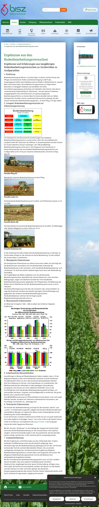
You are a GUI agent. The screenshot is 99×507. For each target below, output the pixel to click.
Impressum (78, 503)
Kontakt (78, 33)
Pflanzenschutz (45, 22)
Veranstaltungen (91, 33)
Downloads (54, 33)
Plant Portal (8, 495)
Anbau (14, 22)
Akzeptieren (57, 499)
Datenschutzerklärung (70, 503)
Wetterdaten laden (86, 92)
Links (18, 495)
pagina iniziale (39, 422)
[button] (95, 477)
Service (6, 22)
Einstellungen (88, 499)
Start (7, 44)
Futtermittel (60, 22)
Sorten (23, 22)
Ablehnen (72, 499)
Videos (43, 33)
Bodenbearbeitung (24, 44)
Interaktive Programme (31, 34)
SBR (69, 22)
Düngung (32, 22)
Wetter (66, 33)
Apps (19, 33)
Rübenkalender (7, 33)
